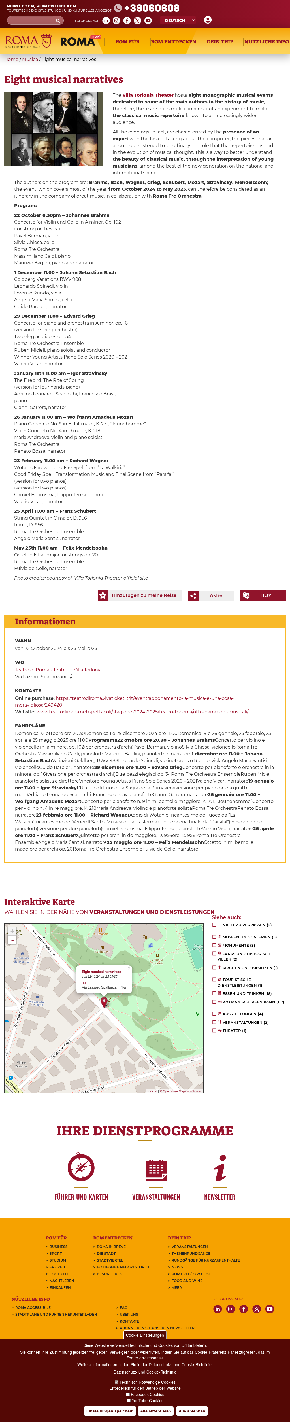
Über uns (129, 1314)
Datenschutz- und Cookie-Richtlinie (145, 1372)
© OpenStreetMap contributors (181, 1091)
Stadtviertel (110, 1260)
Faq (123, 1308)
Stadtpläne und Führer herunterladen (56, 1314)
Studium (58, 1260)
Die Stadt (106, 1253)
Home (11, 59)
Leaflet (152, 1091)
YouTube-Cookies (147, 1400)
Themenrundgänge (191, 1253)
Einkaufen (60, 1287)
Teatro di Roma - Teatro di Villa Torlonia (58, 670)
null (85, 982)
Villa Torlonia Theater (148, 95)
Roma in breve (111, 1247)
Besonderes (109, 1274)
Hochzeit (59, 1274)
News (177, 1267)
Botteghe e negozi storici (123, 1267)
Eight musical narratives (101, 971)
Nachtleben (62, 1281)
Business (59, 1247)
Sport (56, 1253)
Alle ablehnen (192, 1411)
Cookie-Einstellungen (145, 1335)
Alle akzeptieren (155, 1411)
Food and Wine (187, 1281)
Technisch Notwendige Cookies (148, 1382)
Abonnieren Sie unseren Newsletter (157, 1328)
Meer (177, 1287)
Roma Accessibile (33, 1308)
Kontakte (129, 1321)
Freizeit (57, 1267)
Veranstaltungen (190, 1247)
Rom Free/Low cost (191, 1274)
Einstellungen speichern (110, 1411)
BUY (266, 595)
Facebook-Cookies (147, 1394)
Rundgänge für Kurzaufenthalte (206, 1260)
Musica (30, 59)
